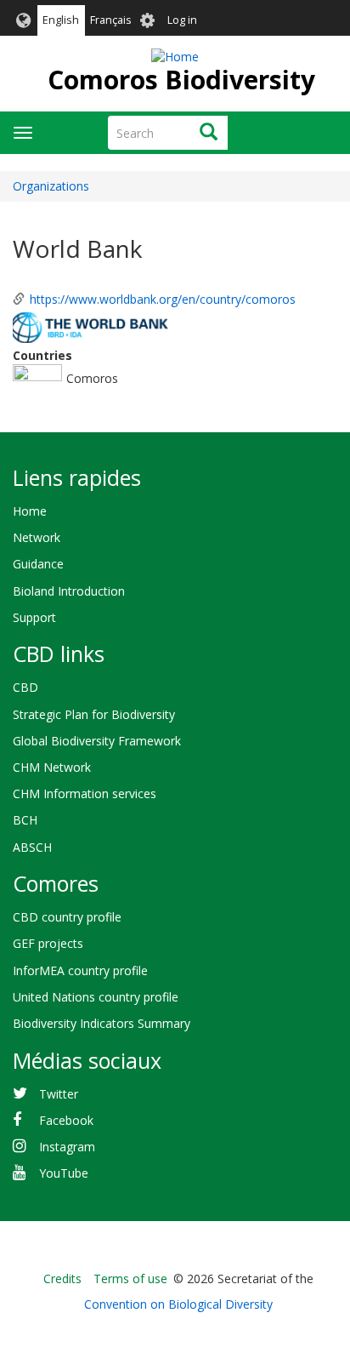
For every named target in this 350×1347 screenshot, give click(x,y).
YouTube (63, 1173)
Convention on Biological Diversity (178, 1304)
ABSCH (32, 847)
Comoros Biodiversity (181, 79)
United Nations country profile (95, 997)
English (60, 20)
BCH (25, 820)
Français (111, 20)
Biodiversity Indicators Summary (101, 1023)
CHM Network (52, 767)
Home (30, 511)
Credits (62, 1278)
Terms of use (130, 1278)
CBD (25, 687)
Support (34, 617)
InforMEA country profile (80, 970)
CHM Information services (84, 793)
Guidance (38, 564)
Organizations (51, 186)
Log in (182, 20)
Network (36, 537)
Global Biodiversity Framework (97, 741)
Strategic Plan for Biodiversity (94, 714)
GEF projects (48, 943)
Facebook (66, 1120)
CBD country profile (67, 917)
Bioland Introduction (69, 591)
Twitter (58, 1094)
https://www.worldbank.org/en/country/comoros (163, 299)
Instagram (67, 1147)
